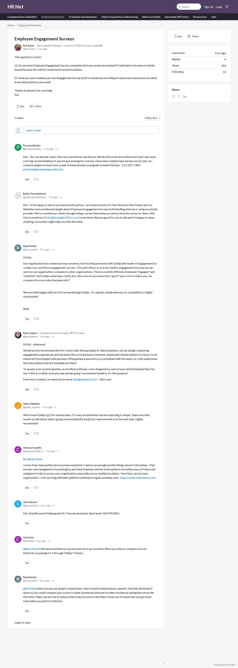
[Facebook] (173, 96)
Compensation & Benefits (22, 16)
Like (22, 106)
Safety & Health (151, 16)
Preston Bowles (32, 145)
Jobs (213, 16)
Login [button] (219, 6)
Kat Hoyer (28, 45)
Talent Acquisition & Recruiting (119, 16)
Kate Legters (30, 333)
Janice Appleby (31, 403)
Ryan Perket (30, 246)
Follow (37, 106)
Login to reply (33, 130)
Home (10, 25)
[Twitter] (179, 96)
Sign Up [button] (208, 6)
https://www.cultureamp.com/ (138, 477)
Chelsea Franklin (32, 447)
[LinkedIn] (185, 96)
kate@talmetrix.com (85, 379)
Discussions (200, 16)
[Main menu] (227, 6)
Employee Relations (52, 16)
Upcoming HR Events (177, 16)
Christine (28, 537)
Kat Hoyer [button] (35, 459)
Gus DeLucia (30, 502)
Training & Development (83, 16)
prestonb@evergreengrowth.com (43, 169)
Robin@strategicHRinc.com (61, 217)
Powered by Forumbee (224, 665)
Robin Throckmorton (34, 193)
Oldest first (151, 117)
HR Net (15, 7)
